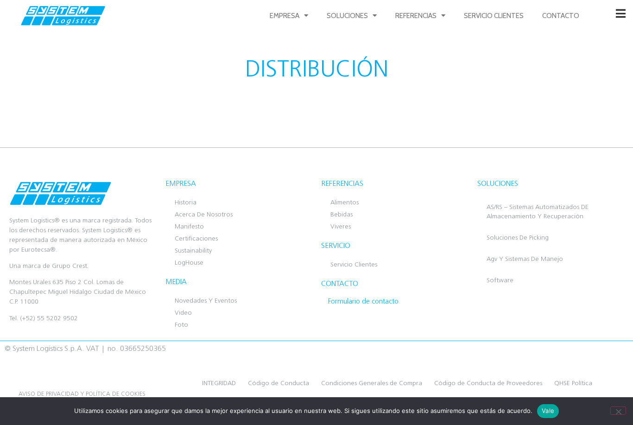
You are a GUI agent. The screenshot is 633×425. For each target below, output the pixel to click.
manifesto (189, 226)
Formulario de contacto (363, 301)
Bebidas (341, 214)
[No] (618, 410)
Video (183, 313)
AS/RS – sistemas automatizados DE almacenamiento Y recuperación (538, 212)
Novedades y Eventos (206, 301)
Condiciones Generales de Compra (371, 383)
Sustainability (193, 250)
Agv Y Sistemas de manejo (525, 259)
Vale (548, 410)
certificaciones (196, 238)
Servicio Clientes (494, 16)
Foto (181, 325)
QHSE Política (573, 383)
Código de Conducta (278, 383)
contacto (560, 16)
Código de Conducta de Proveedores (488, 383)
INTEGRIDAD (219, 383)
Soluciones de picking (518, 238)
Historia (185, 202)
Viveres (340, 226)
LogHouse (189, 263)
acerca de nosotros (204, 214)
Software (500, 280)
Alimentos (344, 202)
